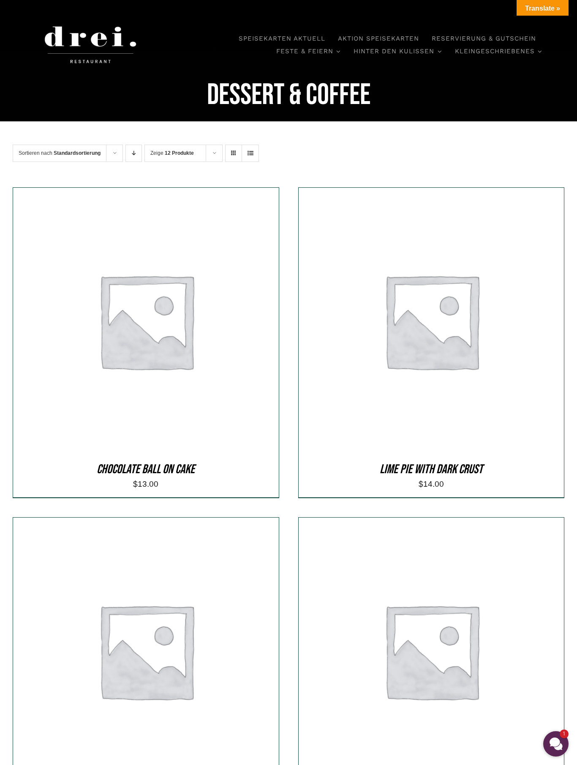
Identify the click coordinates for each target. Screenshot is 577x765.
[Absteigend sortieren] (133, 153)
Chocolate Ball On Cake (146, 469)
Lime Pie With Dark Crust (431, 469)
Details (181, 323)
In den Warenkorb (127, 323)
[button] (556, 744)
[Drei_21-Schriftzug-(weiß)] (91, 20)
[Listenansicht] (250, 153)
